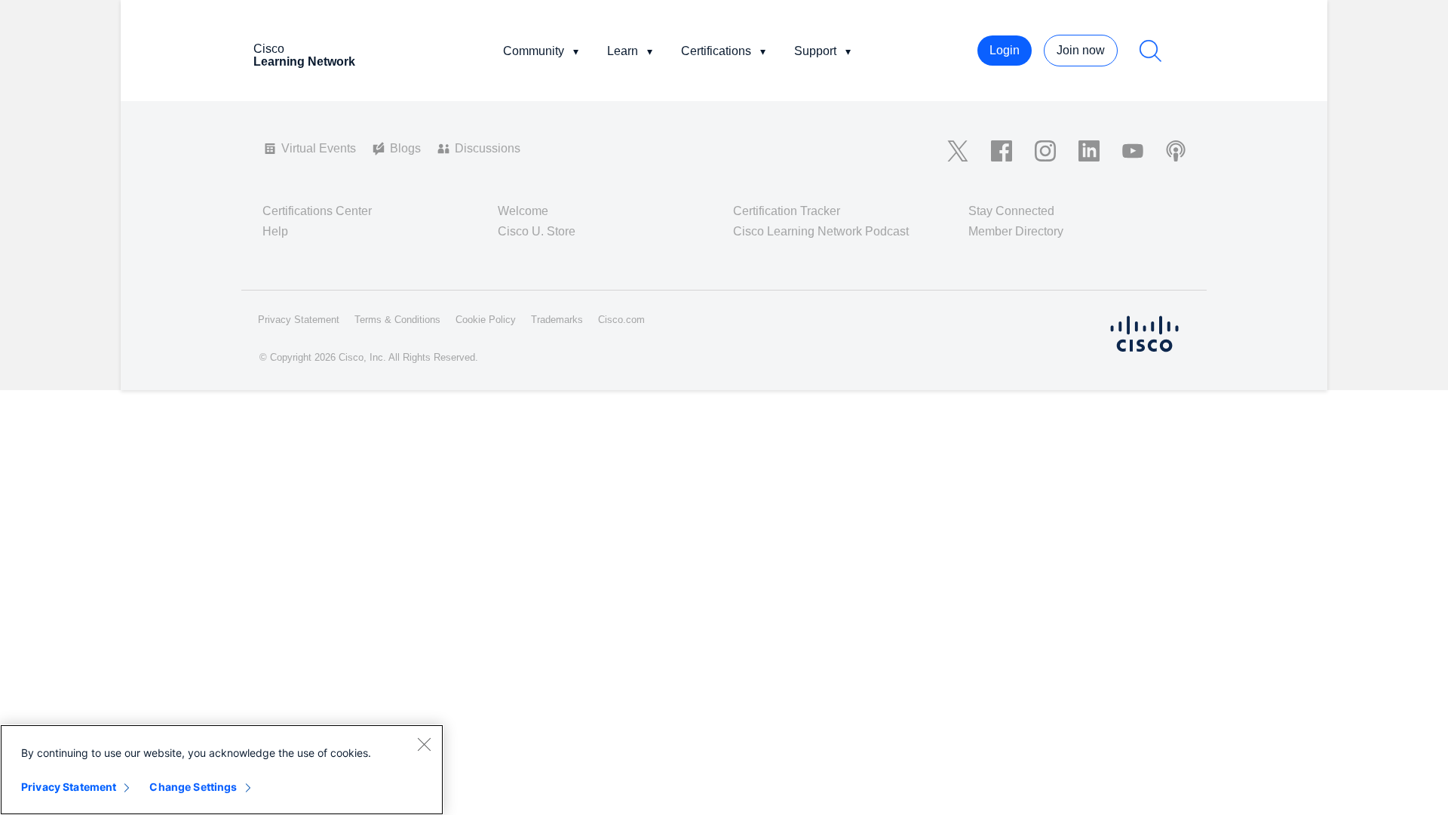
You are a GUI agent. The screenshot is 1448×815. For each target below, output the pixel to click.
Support (815, 51)
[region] (221, 769)
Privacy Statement (68, 786)
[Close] (423, 744)
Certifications (716, 51)
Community (533, 51)
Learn (622, 51)
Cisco (304, 55)
